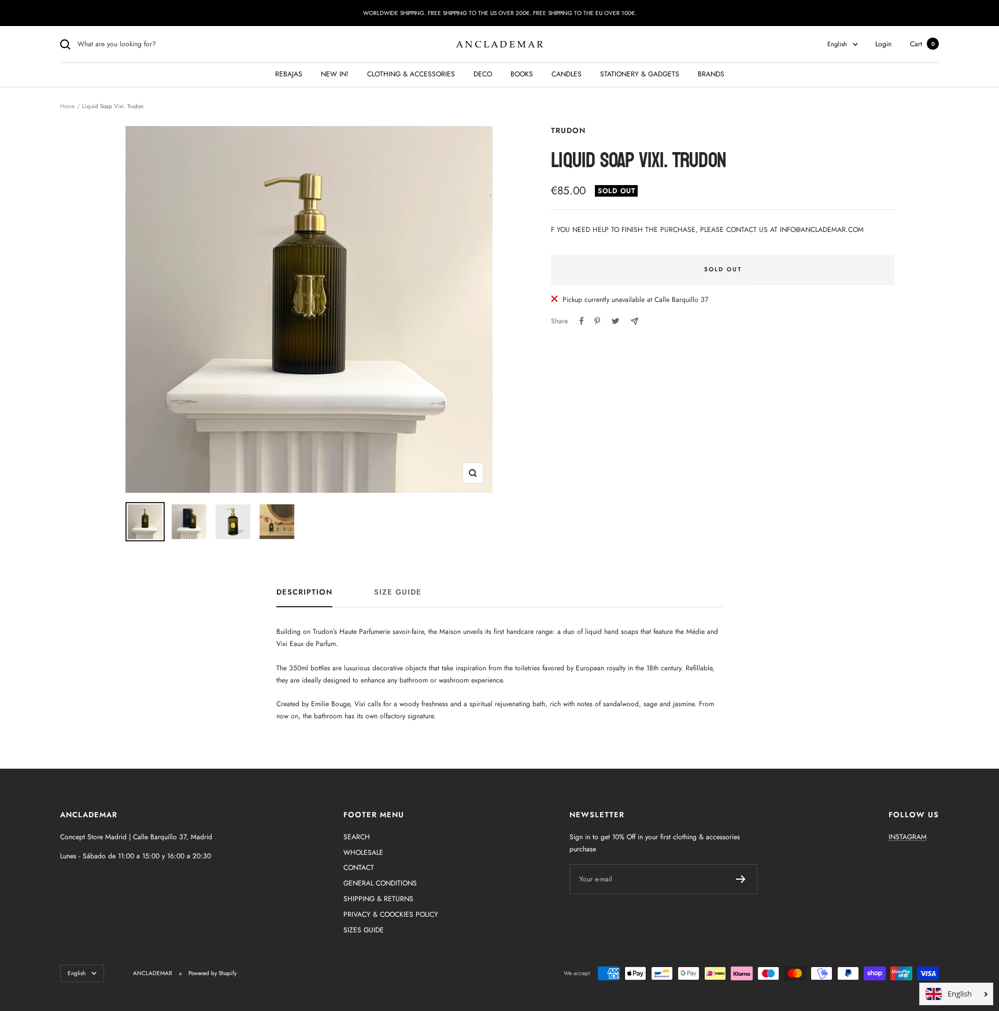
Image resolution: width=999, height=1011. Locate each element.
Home (67, 106)
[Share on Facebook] (581, 321)
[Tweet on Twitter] (615, 321)
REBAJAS (288, 74)
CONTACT (358, 867)
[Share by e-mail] (634, 321)
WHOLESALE (363, 852)
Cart (922, 44)
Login (883, 44)
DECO (482, 74)
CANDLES (567, 74)
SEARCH (356, 837)
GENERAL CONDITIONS (380, 883)
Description (304, 592)
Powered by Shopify (212, 973)
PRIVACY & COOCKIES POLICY (390, 914)
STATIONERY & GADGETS (639, 74)
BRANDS (711, 74)
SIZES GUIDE (363, 930)
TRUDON (568, 130)
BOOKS (521, 74)
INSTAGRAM (908, 837)
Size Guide (397, 592)
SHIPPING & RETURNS (378, 899)
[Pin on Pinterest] (597, 321)
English (837, 44)
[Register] (741, 879)
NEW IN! (335, 74)
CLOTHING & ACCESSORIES (411, 74)
